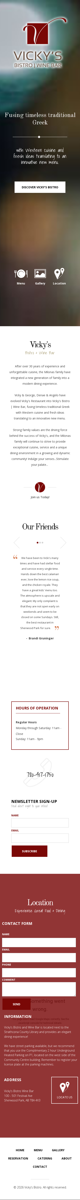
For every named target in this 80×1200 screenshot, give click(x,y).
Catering (45, 1158)
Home (20, 1150)
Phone (6, 964)
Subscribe (29, 851)
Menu (38, 1150)
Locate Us (64, 1097)
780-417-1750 (40, 775)
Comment (8, 979)
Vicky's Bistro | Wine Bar (40, 42)
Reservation (18, 1158)
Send (16, 1004)
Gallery (58, 1150)
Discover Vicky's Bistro (40, 187)
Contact (40, 1167)
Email (15, 830)
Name (15, 815)
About (67, 1158)
